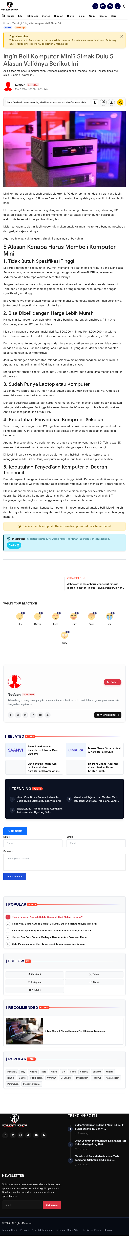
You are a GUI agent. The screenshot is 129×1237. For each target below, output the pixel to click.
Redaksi (24, 1230)
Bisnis (70, 16)
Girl (63, 1072)
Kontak (108, 1230)
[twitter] (18, 715)
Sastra (103, 16)
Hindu (73, 1072)
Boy (23, 1072)
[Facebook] (5, 1135)
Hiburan (58, 16)
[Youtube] (36, 1135)
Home (6, 23)
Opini (92, 16)
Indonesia (12, 1072)
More (115, 16)
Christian (51, 1078)
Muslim (33, 1072)
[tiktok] (33, 715)
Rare (43, 1072)
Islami (81, 16)
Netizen (14, 695)
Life (20, 16)
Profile (14, 545)
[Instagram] (20, 1135)
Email (70, 836)
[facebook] (11, 715)
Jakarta (109, 1072)
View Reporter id (108, 715)
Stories (46, 16)
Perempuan (12, 1084)
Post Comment (15, 876)
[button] (118, 6)
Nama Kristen (112, 1078)
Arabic (54, 1072)
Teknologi (32, 16)
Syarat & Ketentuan (42, 1230)
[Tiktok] (28, 1135)
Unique (22, 1078)
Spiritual (84, 1072)
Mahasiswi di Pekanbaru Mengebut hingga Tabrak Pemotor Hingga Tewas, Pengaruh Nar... (95, 586)
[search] (125, 6)
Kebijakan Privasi (92, 1230)
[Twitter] (13, 1135)
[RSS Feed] (48, 715)
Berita (10, 16)
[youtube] (40, 715)
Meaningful (66, 1078)
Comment (8, 851)
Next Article (74, 578)
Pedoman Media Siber (68, 1230)
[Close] (121, 36)
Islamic (10, 1078)
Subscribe (52, 1205)
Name (6, 836)
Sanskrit (97, 1072)
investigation (82, 1078)
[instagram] (25, 715)
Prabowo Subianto (31, 1084)
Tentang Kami (9, 1230)
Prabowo (97, 1078)
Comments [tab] (15, 830)
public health (36, 1078)
